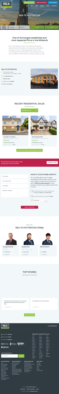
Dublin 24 (47, 347)
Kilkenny (33, 350)
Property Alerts (29, 2)
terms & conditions (39, 192)
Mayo (33, 353)
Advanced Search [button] (53, 26)
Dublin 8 (40, 341)
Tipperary (33, 356)
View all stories (29, 314)
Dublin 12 (47, 343)
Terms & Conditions (31, 389)
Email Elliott (44, 251)
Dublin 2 (33, 338)
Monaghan (48, 353)
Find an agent (53, 2)
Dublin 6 (40, 340)
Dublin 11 (40, 343)
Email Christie (26, 251)
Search (37, 27)
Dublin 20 (33, 347)
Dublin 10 (33, 343)
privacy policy (48, 192)
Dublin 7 (33, 341)
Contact (54, 6)
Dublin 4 (47, 338)
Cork (33, 337)
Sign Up (21, 356)
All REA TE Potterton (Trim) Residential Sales (30, 150)
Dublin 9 (47, 341)
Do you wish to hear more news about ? (43, 196)
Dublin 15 (47, 344)
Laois (40, 350)
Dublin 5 (33, 340)
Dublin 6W (48, 340)
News (48, 6)
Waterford (41, 356)
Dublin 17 (40, 346)
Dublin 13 (33, 344)
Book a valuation (41, 2)
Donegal (40, 337)
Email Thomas (7, 251)
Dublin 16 (33, 346)
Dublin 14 (40, 344)
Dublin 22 (40, 347)
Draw (51, 27)
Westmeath (48, 356)
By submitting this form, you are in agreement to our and (43, 191)
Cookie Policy (22, 389)
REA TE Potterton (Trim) (4, 27)
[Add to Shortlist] (26, 118)
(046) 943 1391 (6, 78)
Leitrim (47, 350)
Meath (40, 353)
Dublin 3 (40, 338)
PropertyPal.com (34, 391)
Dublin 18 (47, 346)
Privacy (37, 389)
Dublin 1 (47, 337)
